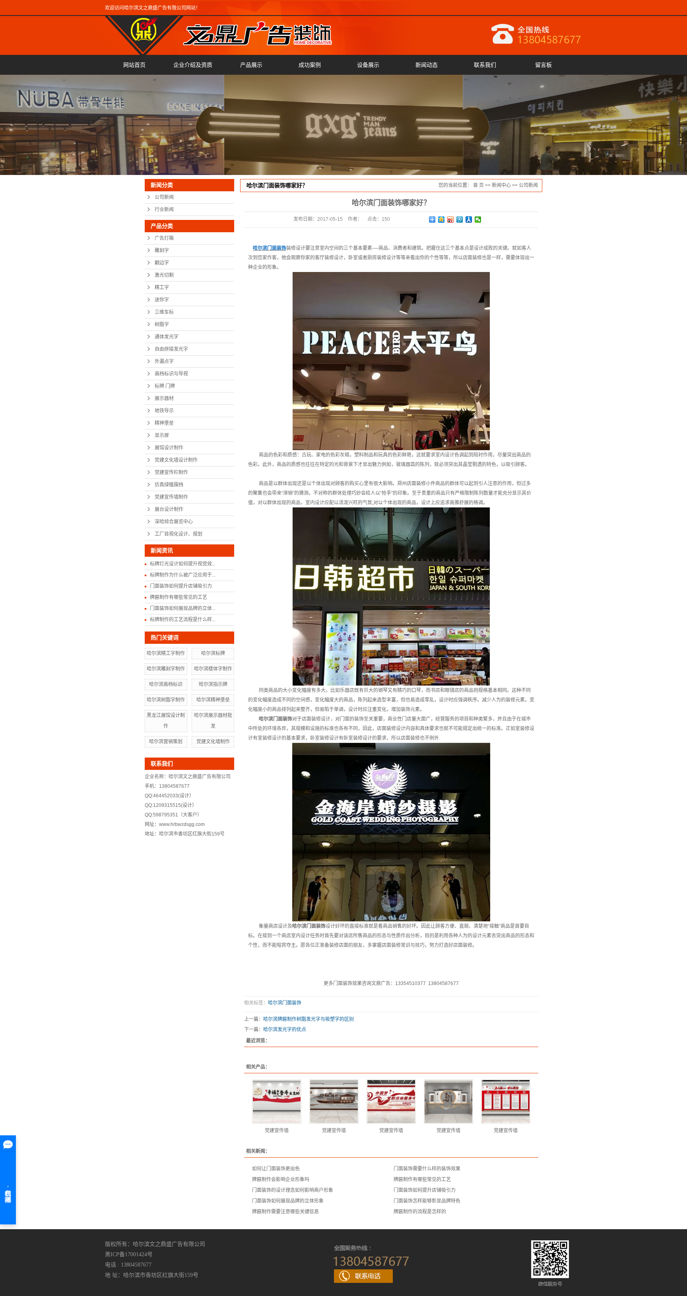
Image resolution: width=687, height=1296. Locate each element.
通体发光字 (167, 337)
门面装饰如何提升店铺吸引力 (181, 586)
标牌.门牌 (165, 386)
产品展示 (251, 65)
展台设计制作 (169, 509)
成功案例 (310, 65)
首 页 (478, 185)
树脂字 (162, 324)
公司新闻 (164, 197)
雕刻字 (162, 250)
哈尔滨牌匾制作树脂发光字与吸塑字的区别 (308, 1019)
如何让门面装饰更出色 (276, 1169)
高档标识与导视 (171, 374)
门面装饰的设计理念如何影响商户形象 (292, 1190)
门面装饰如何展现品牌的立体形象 (288, 1201)
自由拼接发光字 (171, 349)
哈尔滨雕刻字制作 (166, 669)
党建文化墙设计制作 (176, 460)
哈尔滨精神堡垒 (213, 700)
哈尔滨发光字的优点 (284, 1029)
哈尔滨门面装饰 (284, 1003)
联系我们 (485, 65)
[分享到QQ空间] (441, 219)
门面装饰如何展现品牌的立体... (182, 608)
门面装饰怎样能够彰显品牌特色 (427, 1201)
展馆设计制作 (169, 448)
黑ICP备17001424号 (129, 1254)
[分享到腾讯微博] (459, 219)
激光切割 (164, 275)
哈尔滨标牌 (213, 653)
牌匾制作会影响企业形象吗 (280, 1179)
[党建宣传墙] (276, 1101)
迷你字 (162, 300)
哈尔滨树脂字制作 (166, 700)
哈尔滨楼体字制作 (213, 669)
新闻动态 (426, 65)
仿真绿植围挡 (169, 485)
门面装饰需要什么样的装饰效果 (427, 1169)
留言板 (543, 65)
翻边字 (162, 263)
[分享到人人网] (469, 219)
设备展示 (368, 65)
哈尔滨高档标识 (165, 684)
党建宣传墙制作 (171, 497)
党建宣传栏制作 (171, 472)
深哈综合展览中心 (174, 522)
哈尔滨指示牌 (213, 684)
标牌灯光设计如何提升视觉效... (182, 564)
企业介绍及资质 (192, 65)
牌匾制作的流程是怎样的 (420, 1211)
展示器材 (164, 398)
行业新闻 (164, 209)
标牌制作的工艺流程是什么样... (182, 619)
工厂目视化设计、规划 (178, 534)
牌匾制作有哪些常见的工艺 (178, 597)
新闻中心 (501, 185)
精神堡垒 (164, 423)
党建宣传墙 (277, 1130)
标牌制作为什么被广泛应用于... (182, 575)
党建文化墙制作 (213, 741)
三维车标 (164, 312)
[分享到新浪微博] (450, 219)
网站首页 (134, 65)
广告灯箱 (164, 238)
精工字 (162, 287)
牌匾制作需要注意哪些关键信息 (285, 1211)
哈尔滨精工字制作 (166, 653)
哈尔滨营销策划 (165, 741)
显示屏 (162, 435)
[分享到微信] (478, 219)
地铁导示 (164, 411)
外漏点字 (164, 361)
